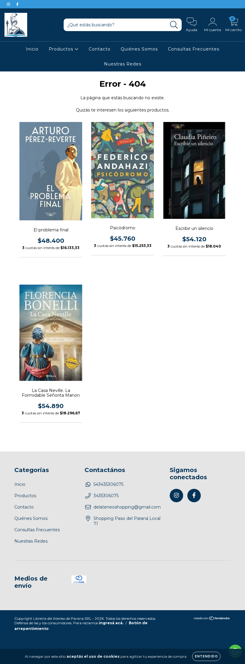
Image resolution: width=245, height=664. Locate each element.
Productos (62, 49)
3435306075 (106, 495)
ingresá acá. (111, 623)
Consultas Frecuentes (193, 49)
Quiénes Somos (139, 49)
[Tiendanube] (212, 619)
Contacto (100, 49)
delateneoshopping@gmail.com (127, 507)
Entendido (206, 656)
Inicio (32, 49)
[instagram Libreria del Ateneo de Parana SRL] (8, 4)
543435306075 (108, 484)
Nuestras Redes (122, 64)
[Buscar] (174, 25)
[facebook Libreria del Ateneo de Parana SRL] (17, 4)
